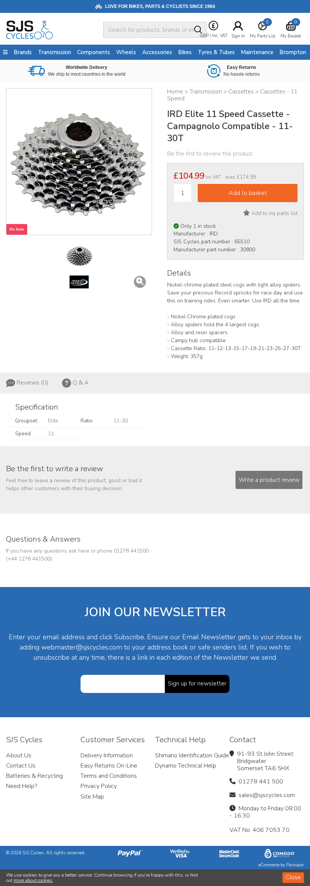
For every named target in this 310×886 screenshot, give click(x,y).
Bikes (185, 52)
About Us (18, 755)
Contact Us (21, 765)
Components (93, 52)
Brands (23, 52)
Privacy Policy (99, 786)
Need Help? (21, 786)
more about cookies (33, 880)
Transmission (54, 52)
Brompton (292, 52)
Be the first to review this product (210, 153)
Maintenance (257, 52)
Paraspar (295, 865)
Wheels (126, 52)
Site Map (92, 797)
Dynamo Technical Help (185, 765)
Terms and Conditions (109, 776)
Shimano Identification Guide (192, 755)
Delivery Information (107, 755)
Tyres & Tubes (216, 52)
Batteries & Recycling (34, 776)
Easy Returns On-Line (109, 765)
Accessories (157, 52)
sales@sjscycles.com (267, 795)
